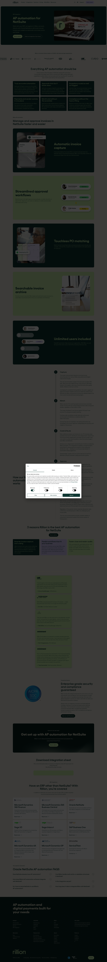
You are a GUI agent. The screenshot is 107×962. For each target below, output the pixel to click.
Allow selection (53, 495)
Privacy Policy (74, 482)
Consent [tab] (35, 470)
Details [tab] (53, 470)
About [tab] (72, 470)
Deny (36, 495)
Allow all (71, 495)
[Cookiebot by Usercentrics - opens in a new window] (74, 466)
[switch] (46, 490)
